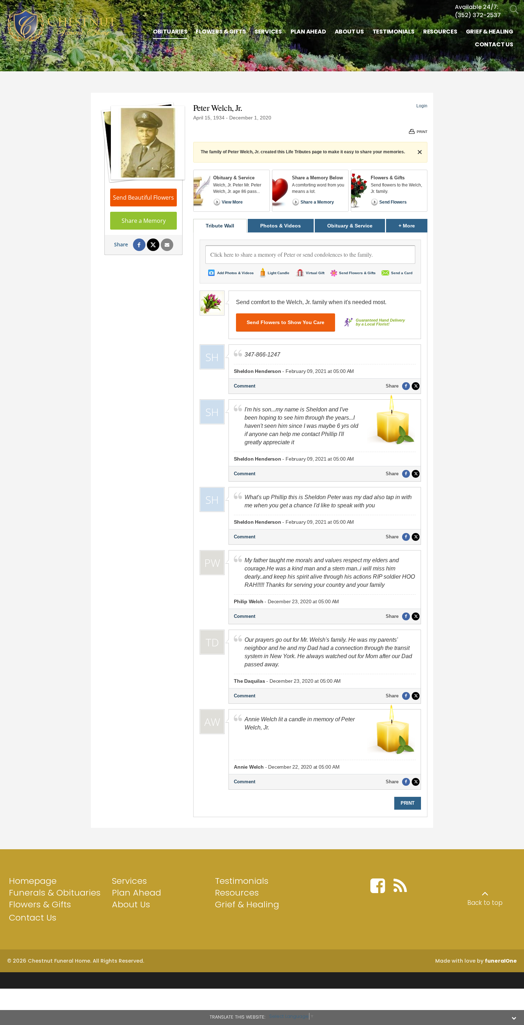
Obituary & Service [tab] (350, 226)
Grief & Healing (247, 904)
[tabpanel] (310, 525)
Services (129, 881)
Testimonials (241, 881)
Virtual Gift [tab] (315, 273)
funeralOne (501, 960)
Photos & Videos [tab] (280, 226)
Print (408, 803)
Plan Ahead (136, 892)
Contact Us (32, 917)
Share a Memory (144, 221)
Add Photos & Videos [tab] (235, 273)
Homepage (33, 881)
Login (421, 105)
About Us (131, 904)
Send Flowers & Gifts (357, 273)
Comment (244, 386)
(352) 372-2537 (478, 15)
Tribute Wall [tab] (220, 226)
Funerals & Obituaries (55, 892)
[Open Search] (514, 10)
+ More (413, 225)
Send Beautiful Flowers (143, 197)
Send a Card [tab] (401, 273)
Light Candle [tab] (278, 273)
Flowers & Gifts (40, 904)
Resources (237, 892)
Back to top (485, 902)
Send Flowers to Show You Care (285, 322)
